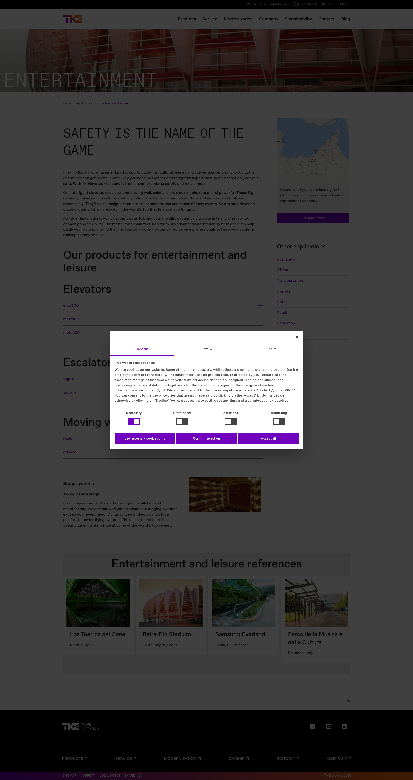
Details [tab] (206, 349)
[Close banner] (297, 337)
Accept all (268, 439)
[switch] (182, 421)
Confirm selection (206, 439)
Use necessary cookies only (144, 439)
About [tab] (271, 349)
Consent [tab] (142, 349)
